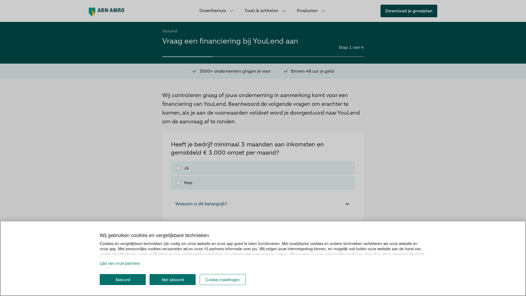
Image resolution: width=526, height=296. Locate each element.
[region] (263, 258)
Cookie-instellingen (222, 279)
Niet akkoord (173, 279)
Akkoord (122, 279)
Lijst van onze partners (120, 263)
